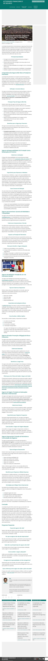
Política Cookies (19, 657)
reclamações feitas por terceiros (22, 159)
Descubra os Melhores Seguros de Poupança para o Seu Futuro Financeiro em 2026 (8, 615)
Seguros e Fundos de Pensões (8, 42)
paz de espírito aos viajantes (19, 402)
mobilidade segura (6, 217)
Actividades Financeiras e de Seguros (13, 2)
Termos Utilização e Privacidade (26, 657)
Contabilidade (20, 609)
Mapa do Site (24, 658)
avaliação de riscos (7, 305)
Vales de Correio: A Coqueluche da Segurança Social (39, 614)
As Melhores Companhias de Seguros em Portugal (39, 633)
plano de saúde (10, 572)
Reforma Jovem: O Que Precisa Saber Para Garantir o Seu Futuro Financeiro (23, 635)
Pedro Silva (5, 583)
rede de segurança (20, 84)
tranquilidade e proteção (7, 280)
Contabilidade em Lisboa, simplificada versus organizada (24, 604)
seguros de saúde (11, 95)
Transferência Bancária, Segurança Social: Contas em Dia (39, 624)
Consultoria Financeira (7, 619)
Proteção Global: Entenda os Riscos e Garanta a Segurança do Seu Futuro (9, 604)
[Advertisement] (24, 17)
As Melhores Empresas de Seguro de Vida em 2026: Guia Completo (9, 624)
